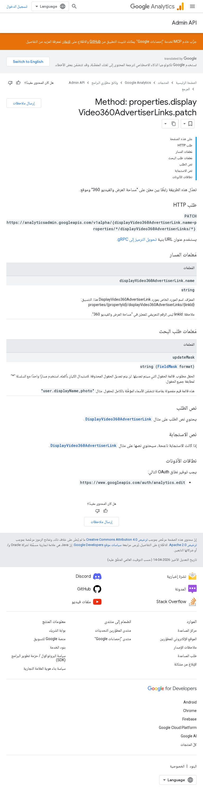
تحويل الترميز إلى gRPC (137, 239)
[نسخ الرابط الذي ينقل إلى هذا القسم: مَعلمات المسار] (164, 255)
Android (190, 702)
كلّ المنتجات (189, 744)
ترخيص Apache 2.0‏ (183, 545)
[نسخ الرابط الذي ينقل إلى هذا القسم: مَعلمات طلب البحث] (154, 332)
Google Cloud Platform (178, 727)
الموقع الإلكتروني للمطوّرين (178, 639)
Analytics (162, 6)
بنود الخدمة (58, 647)
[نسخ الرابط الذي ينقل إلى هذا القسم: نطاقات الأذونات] (160, 461)
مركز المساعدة (187, 630)
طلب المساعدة (187, 656)
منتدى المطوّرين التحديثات (113, 630)
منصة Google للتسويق (50, 639)
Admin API (184, 23)
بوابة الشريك (57, 630)
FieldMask (167, 366)
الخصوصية (177, 766)
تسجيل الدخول (16, 6)
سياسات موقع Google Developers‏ (98, 545)
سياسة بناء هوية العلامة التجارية (45, 668)
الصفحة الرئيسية (186, 83)
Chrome (190, 711)
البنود (193, 766)
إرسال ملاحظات (24, 103)
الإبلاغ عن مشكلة (185, 664)
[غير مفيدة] (10, 83)
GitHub (95, 41)
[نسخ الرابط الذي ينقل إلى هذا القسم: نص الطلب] (171, 408)
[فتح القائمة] (192, 6)
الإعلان (66, 41)
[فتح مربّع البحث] (74, 6)
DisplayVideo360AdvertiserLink (118, 419)
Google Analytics (138, 83)
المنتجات (163, 83)
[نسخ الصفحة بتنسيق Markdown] (173, 123)
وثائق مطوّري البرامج (104, 83)
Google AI (189, 736)
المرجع (186, 89)
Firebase (189, 719)
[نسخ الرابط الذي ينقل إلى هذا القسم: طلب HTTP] (168, 205)
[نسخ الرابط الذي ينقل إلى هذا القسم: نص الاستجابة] (164, 435)
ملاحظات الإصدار (185, 647)
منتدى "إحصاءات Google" (113, 639)
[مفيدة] (18, 83)
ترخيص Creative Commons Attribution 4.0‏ (116, 540)
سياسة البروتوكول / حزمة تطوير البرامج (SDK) (38, 658)
